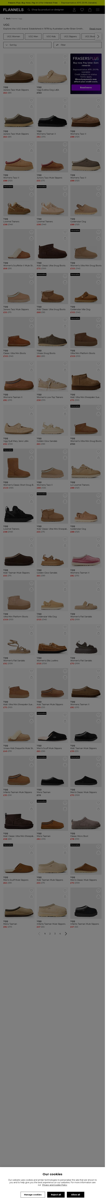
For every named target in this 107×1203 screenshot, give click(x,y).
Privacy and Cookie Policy (54, 1185)
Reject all (56, 1194)
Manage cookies (33, 1194)
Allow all (75, 1194)
